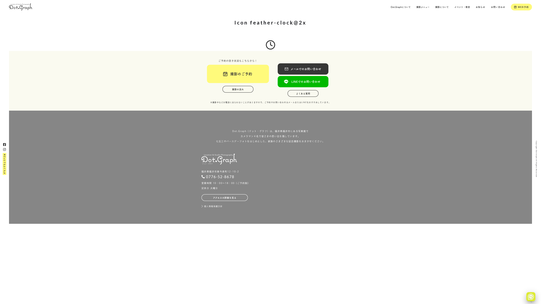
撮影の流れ (238, 89)
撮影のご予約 (239, 74)
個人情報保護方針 (213, 206)
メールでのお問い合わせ (303, 69)
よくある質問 (303, 93)
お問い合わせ (498, 7)
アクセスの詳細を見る (224, 198)
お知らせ (480, 7)
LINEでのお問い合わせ (303, 81)
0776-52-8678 (220, 177)
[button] (400, 7)
